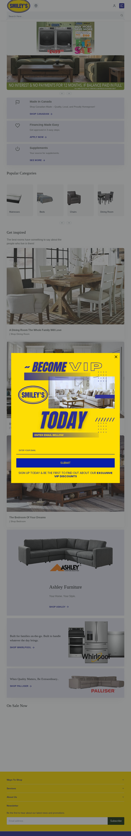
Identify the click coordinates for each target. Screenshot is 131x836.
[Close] (116, 357)
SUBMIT (65, 463)
